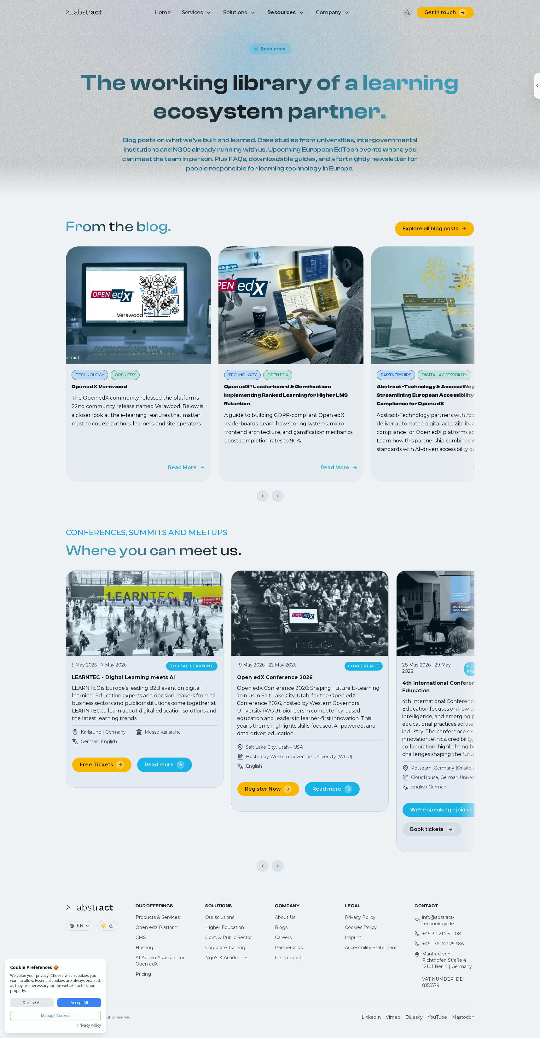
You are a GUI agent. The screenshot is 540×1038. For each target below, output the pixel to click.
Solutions (235, 12)
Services (192, 12)
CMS (141, 937)
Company (328, 12)
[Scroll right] (277, 496)
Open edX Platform (157, 927)
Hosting (144, 947)
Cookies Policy (361, 927)
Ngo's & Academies (226, 957)
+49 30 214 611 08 (441, 934)
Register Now (263, 789)
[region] (270, 364)
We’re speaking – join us (441, 810)
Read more (159, 765)
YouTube (437, 1017)
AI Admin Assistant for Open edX (160, 961)
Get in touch (440, 12)
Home (162, 12)
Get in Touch (289, 957)
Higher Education (224, 927)
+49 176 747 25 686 (443, 944)
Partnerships (289, 947)
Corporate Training (225, 947)
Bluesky (414, 1017)
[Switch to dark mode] (111, 926)
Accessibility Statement (371, 947)
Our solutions (219, 917)
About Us (285, 917)
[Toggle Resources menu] (301, 12)
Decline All (32, 1002)
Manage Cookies (55, 1015)
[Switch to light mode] (103, 926)
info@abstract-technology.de (438, 920)
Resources (281, 12)
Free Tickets (96, 765)
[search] (408, 13)
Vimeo (393, 1017)
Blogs (281, 927)
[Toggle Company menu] (346, 12)
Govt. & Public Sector (228, 937)
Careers (283, 937)
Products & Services (158, 917)
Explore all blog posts (430, 229)
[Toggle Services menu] (208, 12)
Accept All (79, 1002)
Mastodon (463, 1017)
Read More (182, 467)
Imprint (353, 937)
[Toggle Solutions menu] (252, 12)
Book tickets (427, 829)
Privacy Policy (360, 917)
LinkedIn (371, 1017)
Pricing (143, 974)
